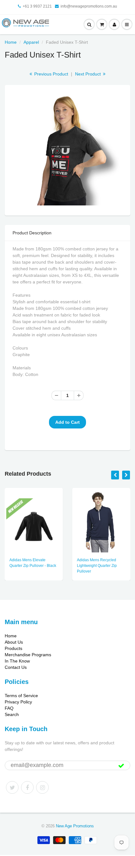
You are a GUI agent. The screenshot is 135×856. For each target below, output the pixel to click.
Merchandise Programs (28, 654)
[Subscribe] (121, 766)
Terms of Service (21, 695)
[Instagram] (42, 787)
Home (11, 42)
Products (13, 648)
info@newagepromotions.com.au (89, 6)
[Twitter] (12, 787)
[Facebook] (27, 787)
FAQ (9, 708)
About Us (14, 642)
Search (12, 714)
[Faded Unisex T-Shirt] (67, 149)
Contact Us (16, 667)
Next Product (88, 73)
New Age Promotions (75, 826)
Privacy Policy (18, 701)
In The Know (17, 660)
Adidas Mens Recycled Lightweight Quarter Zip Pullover (97, 565)
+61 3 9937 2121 (37, 6)
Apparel (31, 42)
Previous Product (50, 73)
